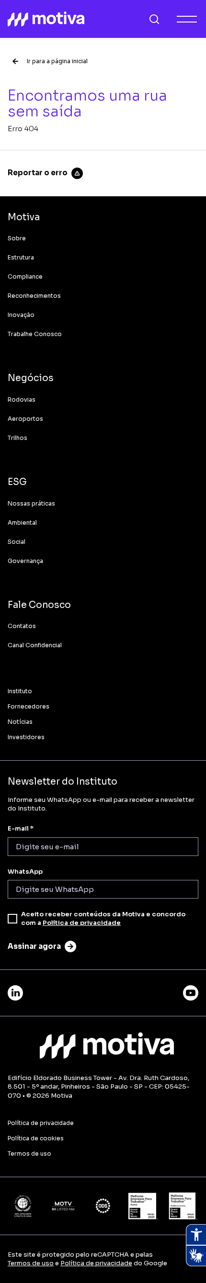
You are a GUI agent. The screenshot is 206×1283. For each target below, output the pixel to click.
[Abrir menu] (187, 19)
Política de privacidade (82, 923)
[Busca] (154, 19)
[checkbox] (12, 918)
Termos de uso (31, 1263)
